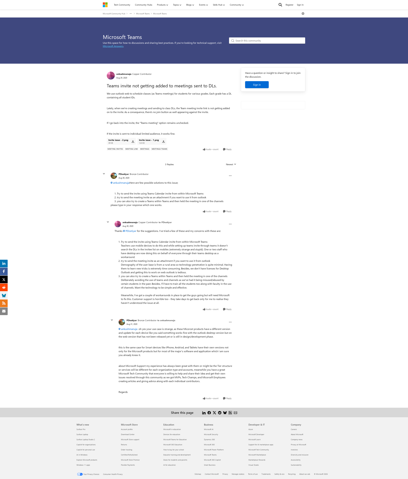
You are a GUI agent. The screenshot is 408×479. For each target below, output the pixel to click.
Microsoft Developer (256, 434)
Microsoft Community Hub (114, 13)
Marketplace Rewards (256, 460)
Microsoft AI (208, 429)
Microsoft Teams (143, 13)
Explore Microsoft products (86, 460)
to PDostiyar (165, 222)
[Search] (280, 5)
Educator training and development (177, 455)
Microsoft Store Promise (130, 460)
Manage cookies (238, 474)
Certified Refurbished (129, 455)
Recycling (291, 474)
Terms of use (253, 474)
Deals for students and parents (175, 460)
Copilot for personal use (85, 449)
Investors (294, 449)
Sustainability (296, 465)
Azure (250, 429)
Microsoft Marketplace (257, 455)
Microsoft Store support (130, 439)
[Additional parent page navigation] (131, 13)
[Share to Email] (235, 412)
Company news (296, 439)
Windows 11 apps (83, 465)
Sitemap (198, 474)
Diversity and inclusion (299, 455)
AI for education (169, 465)
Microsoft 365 (209, 444)
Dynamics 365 (209, 439)
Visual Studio (253, 465)
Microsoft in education (172, 429)
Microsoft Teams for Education (175, 439)
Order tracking (126, 449)
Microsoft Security (211, 434)
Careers (294, 429)
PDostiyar (124, 174)
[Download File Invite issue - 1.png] (163, 141)
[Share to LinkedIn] (204, 412)
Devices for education (171, 434)
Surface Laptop (82, 434)
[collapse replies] (104, 174)
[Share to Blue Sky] (225, 412)
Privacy (225, 474)
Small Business (209, 465)
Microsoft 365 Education (172, 444)
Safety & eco (279, 474)
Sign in (257, 84)
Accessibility (295, 460)
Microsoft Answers (113, 46)
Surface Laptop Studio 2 (85, 439)
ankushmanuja (123, 73)
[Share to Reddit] (219, 412)
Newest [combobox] (231, 164)
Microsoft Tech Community (258, 449)
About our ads (304, 474)
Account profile (127, 429)
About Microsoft (297, 434)
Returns (124, 444)
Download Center (128, 434)
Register (289, 4)
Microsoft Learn (254, 439)
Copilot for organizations (86, 444)
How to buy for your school (173, 449)
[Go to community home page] (105, 4)
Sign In (300, 4)
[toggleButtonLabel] (303, 13)
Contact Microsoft (212, 474)
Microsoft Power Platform (214, 449)
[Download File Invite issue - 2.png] (133, 141)
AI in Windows (81, 455)
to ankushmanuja (166, 320)
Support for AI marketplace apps (260, 444)
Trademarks (266, 474)
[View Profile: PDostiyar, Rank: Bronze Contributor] (114, 176)
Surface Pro (80, 429)
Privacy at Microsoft (298, 444)
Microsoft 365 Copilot (212, 460)
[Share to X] (214, 412)
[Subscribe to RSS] (230, 412)
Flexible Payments (128, 465)
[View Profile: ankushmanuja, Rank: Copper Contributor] (111, 76)
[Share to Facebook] (209, 412)
